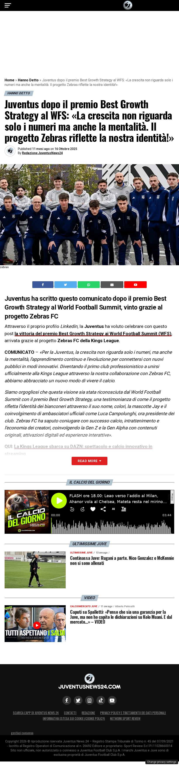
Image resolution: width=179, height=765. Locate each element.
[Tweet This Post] (66, 284)
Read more (88, 461)
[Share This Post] (89, 284)
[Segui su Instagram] (89, 700)
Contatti (70, 712)
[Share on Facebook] (43, 284)
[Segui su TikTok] (100, 700)
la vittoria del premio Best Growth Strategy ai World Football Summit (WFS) (93, 333)
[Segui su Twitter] (78, 700)
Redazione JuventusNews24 (42, 153)
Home (9, 80)
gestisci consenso (22, 733)
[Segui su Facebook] (66, 700)
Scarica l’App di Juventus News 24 (36, 712)
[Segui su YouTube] (112, 700)
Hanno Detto (28, 80)
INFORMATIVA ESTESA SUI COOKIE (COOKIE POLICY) (74, 718)
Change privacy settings (161, 761)
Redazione (88, 712)
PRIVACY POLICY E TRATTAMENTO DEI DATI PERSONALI (133, 712)
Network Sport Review (125, 718)
